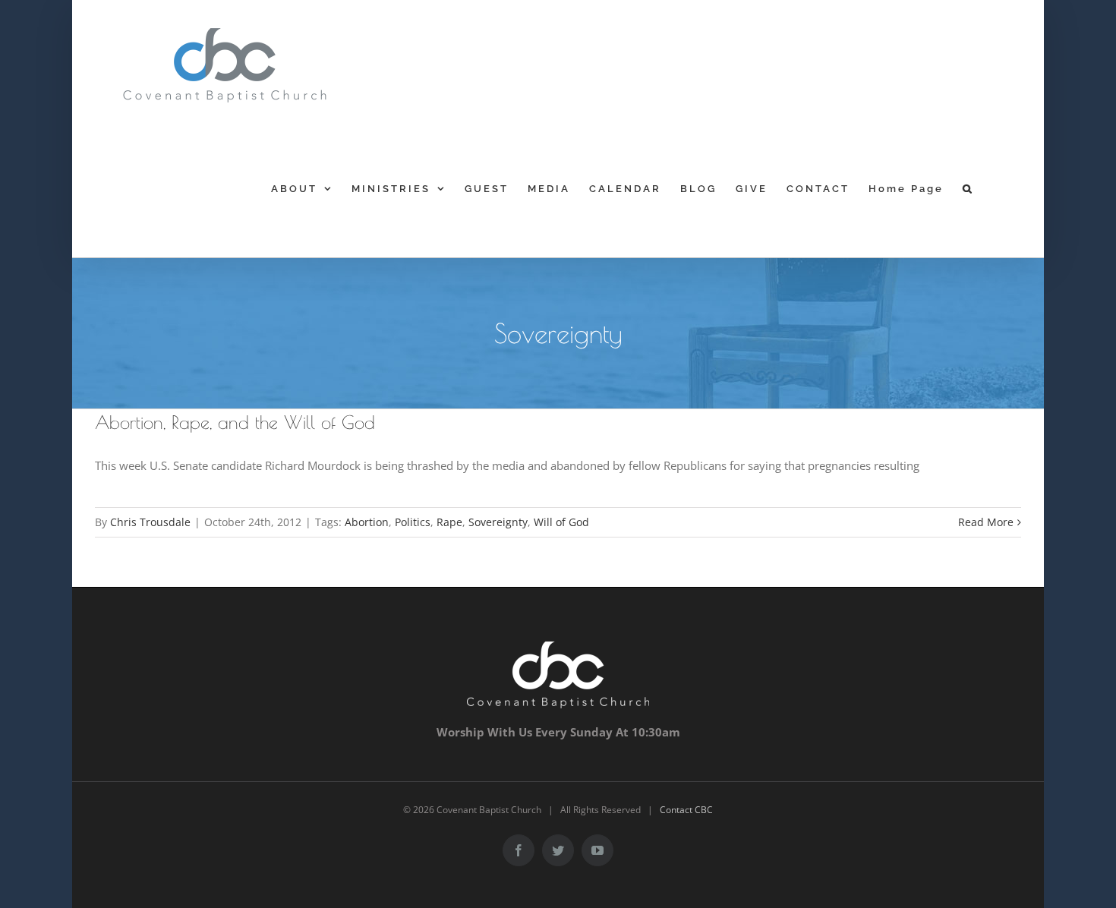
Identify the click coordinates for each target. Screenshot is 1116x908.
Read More (986, 522)
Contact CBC (686, 809)
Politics (412, 522)
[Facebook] (518, 850)
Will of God (561, 522)
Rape (449, 522)
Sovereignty (498, 522)
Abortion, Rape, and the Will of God (235, 422)
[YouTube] (597, 850)
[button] (968, 188)
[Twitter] (558, 850)
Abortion (367, 522)
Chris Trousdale (150, 522)
